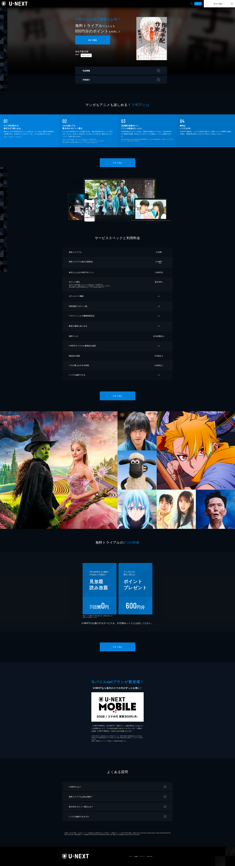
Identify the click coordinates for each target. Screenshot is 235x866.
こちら (89, 142)
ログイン (198, 4)
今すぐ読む (218, 3)
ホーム (130, 856)
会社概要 (136, 856)
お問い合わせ (149, 856)
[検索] (192, 4)
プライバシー (142, 856)
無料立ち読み (86, 55)
